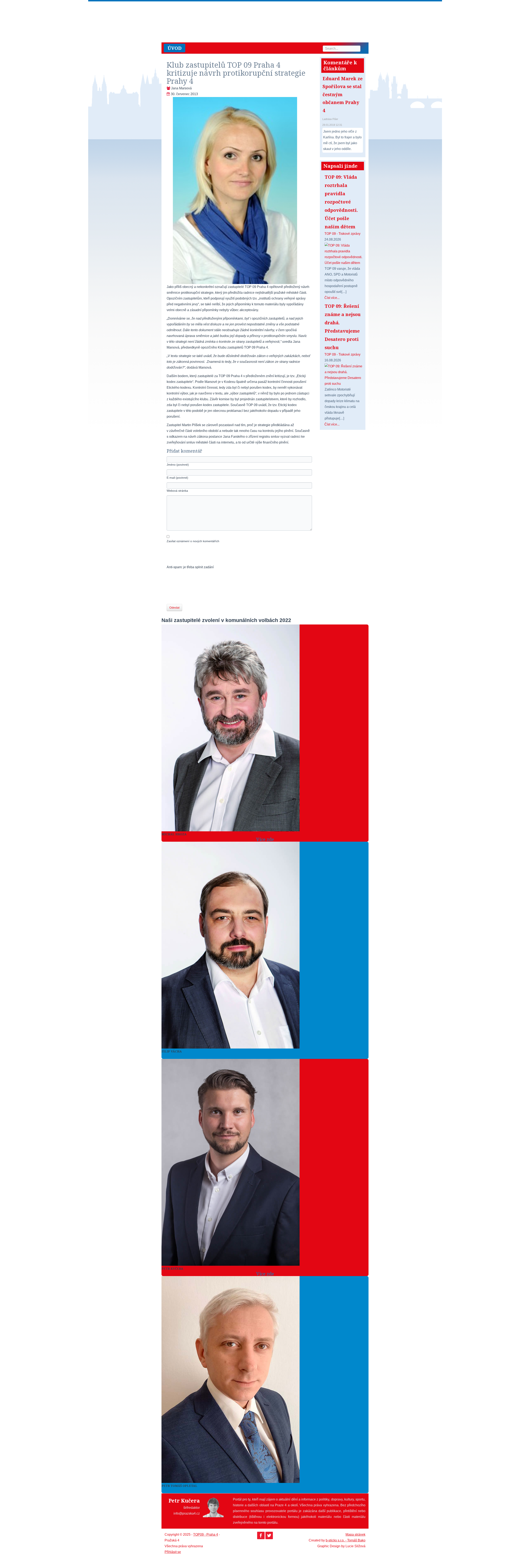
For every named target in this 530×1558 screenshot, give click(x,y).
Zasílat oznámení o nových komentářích (193, 541)
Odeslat (174, 607)
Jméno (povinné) (178, 464)
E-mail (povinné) (177, 477)
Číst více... (332, 298)
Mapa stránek (355, 1534)
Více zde (265, 839)
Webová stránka (177, 490)
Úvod (174, 48)
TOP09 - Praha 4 (205, 1534)
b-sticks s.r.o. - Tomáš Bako (345, 1540)
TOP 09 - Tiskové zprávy (342, 233)
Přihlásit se (173, 1552)
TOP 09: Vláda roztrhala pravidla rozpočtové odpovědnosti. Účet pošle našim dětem (341, 202)
